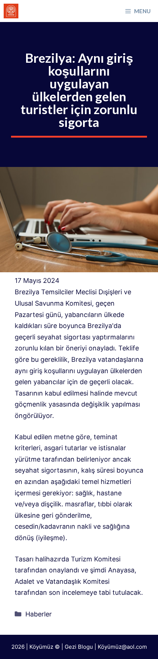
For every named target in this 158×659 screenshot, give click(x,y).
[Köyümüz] (11, 11)
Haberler (38, 614)
